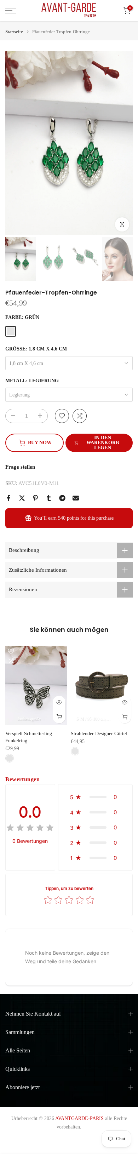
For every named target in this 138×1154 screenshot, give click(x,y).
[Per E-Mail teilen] (76, 498)
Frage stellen (20, 467)
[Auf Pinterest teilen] (35, 498)
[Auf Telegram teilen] (62, 498)
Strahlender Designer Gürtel (99, 733)
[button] (95, 797)
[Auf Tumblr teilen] (49, 498)
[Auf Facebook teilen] (8, 498)
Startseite (14, 31)
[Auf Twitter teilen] (22, 498)
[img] (30, 829)
